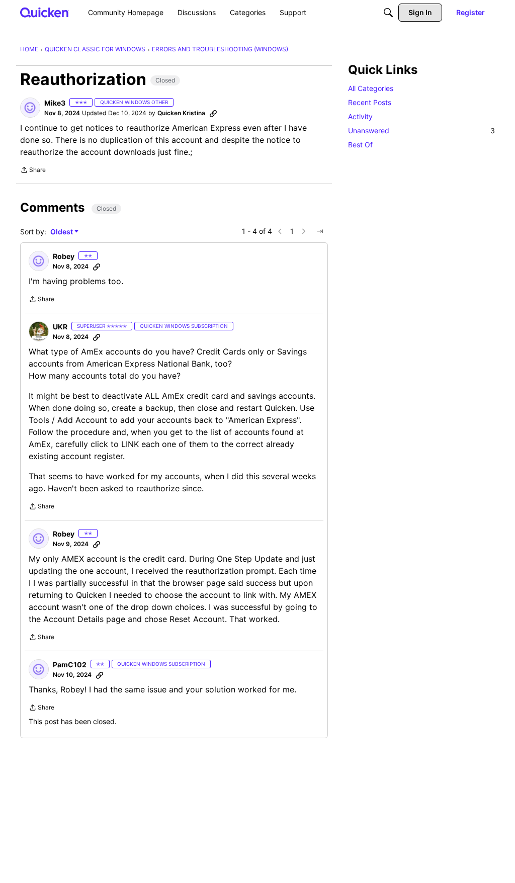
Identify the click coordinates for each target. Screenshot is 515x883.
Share (33, 171)
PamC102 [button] (70, 664)
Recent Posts (369, 102)
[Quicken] (44, 12)
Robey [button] (63, 256)
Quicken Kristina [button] (181, 113)
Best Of (360, 144)
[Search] (388, 13)
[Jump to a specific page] (320, 231)
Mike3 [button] (54, 103)
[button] (30, 108)
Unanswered (421, 130)
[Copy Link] (213, 113)
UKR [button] (60, 326)
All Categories (370, 88)
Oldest (62, 232)
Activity (360, 116)
